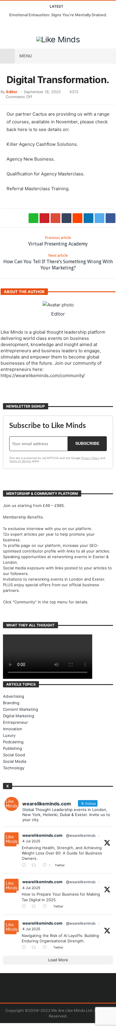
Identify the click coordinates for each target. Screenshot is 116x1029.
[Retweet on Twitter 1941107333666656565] (35, 865)
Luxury (9, 735)
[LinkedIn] (27, 26)
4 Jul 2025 (31, 841)
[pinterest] (44, 218)
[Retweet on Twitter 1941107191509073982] (35, 906)
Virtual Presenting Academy (58, 241)
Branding (11, 702)
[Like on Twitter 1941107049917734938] (46, 947)
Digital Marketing (18, 715)
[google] (55, 218)
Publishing (12, 748)
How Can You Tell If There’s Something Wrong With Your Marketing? (58, 262)
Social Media (14, 761)
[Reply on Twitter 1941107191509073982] (25, 906)
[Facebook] (5, 26)
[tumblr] (66, 218)
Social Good (14, 754)
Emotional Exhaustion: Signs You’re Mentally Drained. (58, 14)
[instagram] (38, 26)
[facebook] (110, 218)
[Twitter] (16, 26)
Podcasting (13, 741)
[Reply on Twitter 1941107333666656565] (25, 865)
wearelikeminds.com (42, 835)
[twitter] (99, 218)
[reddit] (77, 218)
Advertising (13, 696)
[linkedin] (88, 218)
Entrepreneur (15, 722)
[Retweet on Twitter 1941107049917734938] (35, 947)
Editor (11, 92)
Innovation (12, 728)
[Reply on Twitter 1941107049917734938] (25, 947)
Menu (25, 55)
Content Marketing (20, 709)
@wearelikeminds (80, 835)
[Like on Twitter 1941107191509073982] (46, 906)
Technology (13, 767)
